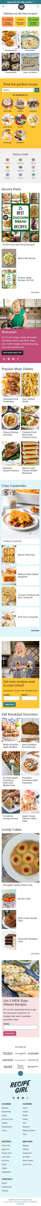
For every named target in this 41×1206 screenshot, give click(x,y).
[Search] (38, 6)
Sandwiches (7, 1127)
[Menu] (3, 6)
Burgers (5, 1108)
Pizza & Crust (7, 1119)
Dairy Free (6, 1145)
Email (25, 695)
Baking (25, 1145)
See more (35, 292)
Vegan (4, 1168)
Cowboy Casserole (12, 541)
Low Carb (6, 1157)
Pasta (4, 1115)
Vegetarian (6, 1172)
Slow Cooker (28, 1160)
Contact (5, 1191)
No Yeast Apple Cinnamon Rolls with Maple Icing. (10, 781)
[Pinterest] (8, 359)
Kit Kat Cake (24, 899)
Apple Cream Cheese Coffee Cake (29, 818)
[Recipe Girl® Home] (21, 6)
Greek (25, 1115)
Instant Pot (27, 1153)
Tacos (4, 1130)
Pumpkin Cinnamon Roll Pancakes (29, 780)
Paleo (4, 1164)
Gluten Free (7, 1153)
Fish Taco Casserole (28, 617)
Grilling (25, 1149)
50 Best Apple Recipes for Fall (26, 279)
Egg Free (5, 1149)
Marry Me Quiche (27, 258)
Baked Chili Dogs (26, 555)
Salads (4, 1123)
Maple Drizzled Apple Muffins (10, 745)
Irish (24, 1123)
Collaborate (6, 1187)
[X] (18, 359)
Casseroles (6, 1112)
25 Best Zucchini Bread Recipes (19, 244)
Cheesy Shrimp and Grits (10, 433)
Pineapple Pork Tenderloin (10, 400)
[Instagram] (4, 359)
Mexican (26, 1127)
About (4, 1183)
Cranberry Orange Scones (10, 817)
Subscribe (9, 704)
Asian (25, 1108)
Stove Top (27, 1164)
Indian (25, 1119)
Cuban (25, 1112)
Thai (24, 1134)
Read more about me (12, 353)
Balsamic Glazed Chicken (11, 469)
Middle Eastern (29, 1130)
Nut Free (5, 1160)
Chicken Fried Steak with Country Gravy (29, 434)
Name (7, 695)
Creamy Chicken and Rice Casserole (28, 596)
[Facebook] (13, 359)
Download (10, 1033)
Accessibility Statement (21, 1201)
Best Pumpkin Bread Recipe (29, 745)
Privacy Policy (8, 1201)
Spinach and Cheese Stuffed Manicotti (29, 470)
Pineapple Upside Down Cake (18, 885)
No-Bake (26, 1157)
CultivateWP (20, 1204)
